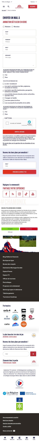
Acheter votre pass (10, 337)
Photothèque (7, 282)
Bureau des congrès (9, 264)
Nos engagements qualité (10, 417)
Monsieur (17, 26)
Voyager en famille (11, 98)
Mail (6, 47)
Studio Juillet (7, 426)
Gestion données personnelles (12, 423)
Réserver (32, 7)
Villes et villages (6, 2)
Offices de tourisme (9, 278)
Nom (6, 31)
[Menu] (4, 6)
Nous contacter (12, 10)
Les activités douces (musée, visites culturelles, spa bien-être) (20, 94)
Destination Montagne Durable (12, 268)
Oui (6, 75)
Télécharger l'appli (9, 363)
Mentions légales (8, 420)
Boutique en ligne (8, 260)
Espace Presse (7, 271)
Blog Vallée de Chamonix (10, 257)
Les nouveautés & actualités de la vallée (17, 103)
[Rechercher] (8, 6)
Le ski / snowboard (11, 84)
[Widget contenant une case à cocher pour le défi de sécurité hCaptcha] (18, 123)
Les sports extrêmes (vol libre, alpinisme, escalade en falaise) (17, 86)
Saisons (33, 2)
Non (6, 77)
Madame (8, 26)
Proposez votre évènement (11, 286)
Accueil (4, 10)
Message (7, 55)
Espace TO (6, 275)
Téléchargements (8, 293)
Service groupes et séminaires (12, 289)
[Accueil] (19, 7)
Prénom (7, 39)
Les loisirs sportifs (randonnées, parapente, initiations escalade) (18, 90)
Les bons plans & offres (12, 100)
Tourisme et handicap (10, 297)
